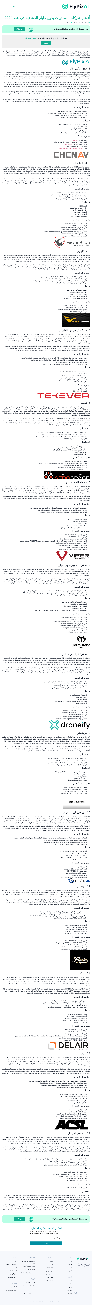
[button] (13, 6)
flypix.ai (75, 140)
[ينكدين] (75, 1293)
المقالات (68, 22)
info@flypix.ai (68, 144)
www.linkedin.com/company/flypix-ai (70, 148)
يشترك (46, 1243)
